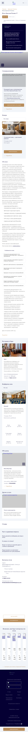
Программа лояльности (9, 698)
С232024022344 (16, 246)
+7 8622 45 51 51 (12, 377)
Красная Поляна (12, 9)
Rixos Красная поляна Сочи (13, 98)
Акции (19, 692)
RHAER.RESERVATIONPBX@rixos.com (11, 582)
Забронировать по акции (14, 105)
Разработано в (13, 723)
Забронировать (14, 729)
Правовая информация (14, 720)
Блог (19, 695)
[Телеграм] (17, 706)
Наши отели (9, 695)
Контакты (19, 698)
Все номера (6, 118)
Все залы (5, 387)
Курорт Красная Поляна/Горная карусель (14, 572)
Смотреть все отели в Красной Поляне (14, 666)
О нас (9, 692)
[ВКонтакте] (11, 706)
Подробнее (9, 109)
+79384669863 (12, 483)
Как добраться (14, 620)
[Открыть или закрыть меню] (2, 2)
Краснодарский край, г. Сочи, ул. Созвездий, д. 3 (15, 21)
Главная (4, 9)
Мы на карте (14, 616)
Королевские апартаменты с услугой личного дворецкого (13, 277)
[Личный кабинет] (20, 3)
